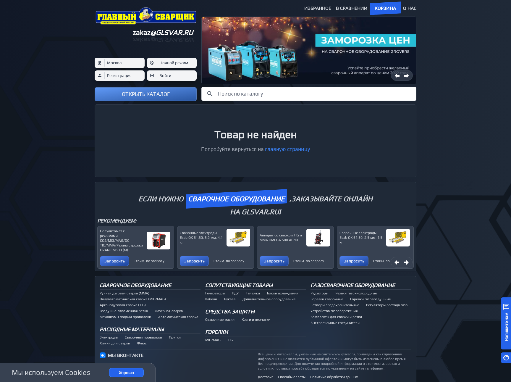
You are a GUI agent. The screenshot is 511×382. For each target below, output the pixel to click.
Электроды (109, 337)
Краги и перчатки (256, 319)
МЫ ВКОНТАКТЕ (125, 355)
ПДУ (235, 293)
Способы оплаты (291, 377)
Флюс (142, 343)
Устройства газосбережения (334, 311)
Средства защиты (230, 311)
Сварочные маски (220, 319)
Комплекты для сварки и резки (336, 317)
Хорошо (126, 372)
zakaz (163, 32)
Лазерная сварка (169, 311)
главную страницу (287, 149)
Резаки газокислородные (356, 293)
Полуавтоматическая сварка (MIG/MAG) (133, 299)
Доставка (265, 377)
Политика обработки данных (334, 377)
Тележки (253, 293)
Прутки (175, 337)
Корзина (385, 8)
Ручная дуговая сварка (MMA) (124, 293)
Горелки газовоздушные (370, 299)
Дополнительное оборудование (268, 299)
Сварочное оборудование (135, 285)
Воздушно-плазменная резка (124, 311)
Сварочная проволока (143, 337)
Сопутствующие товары (239, 285)
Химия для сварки (115, 343)
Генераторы (215, 293)
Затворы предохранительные (335, 305)
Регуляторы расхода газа (386, 305)
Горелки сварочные (327, 299)
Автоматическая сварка (178, 317)
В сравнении (352, 8)
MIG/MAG (213, 340)
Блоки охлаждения (282, 293)
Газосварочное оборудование (353, 285)
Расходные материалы (132, 329)
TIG (230, 340)
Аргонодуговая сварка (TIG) (123, 305)
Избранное (317, 8)
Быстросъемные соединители (335, 323)
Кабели (211, 299)
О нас (409, 8)
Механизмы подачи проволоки (125, 317)
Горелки (216, 332)
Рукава (229, 299)
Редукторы (319, 293)
